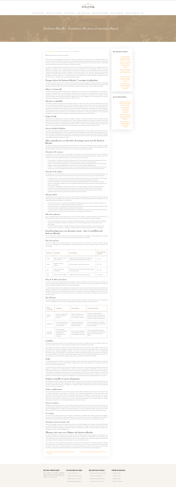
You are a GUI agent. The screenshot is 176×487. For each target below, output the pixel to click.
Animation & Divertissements (100, 13)
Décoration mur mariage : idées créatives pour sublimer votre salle (60, 452)
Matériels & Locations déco (54, 13)
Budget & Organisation (132, 13)
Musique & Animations (117, 13)
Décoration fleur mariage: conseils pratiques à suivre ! (93, 451)
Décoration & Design (38, 13)
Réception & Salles (69, 13)
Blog (142, 13)
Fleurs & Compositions (83, 13)
